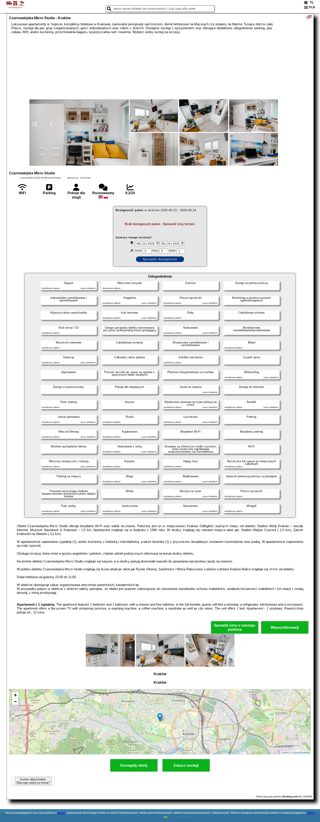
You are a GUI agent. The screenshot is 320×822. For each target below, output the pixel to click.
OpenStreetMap (301, 752)
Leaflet (284, 752)
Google (61, 812)
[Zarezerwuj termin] (309, 16)
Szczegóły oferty (134, 765)
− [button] (15, 701)
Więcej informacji (285, 627)
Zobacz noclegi (186, 765)
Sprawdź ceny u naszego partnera (234, 627)
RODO (311, 812)
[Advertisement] (160, 66)
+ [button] (15, 695)
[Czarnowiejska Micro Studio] (79, 132)
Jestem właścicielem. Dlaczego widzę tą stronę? (33, 781)
